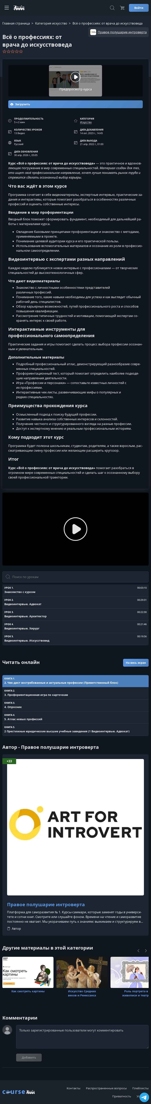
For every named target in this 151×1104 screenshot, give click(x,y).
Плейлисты (140, 1088)
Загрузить (22, 104)
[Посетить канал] (144, 1097)
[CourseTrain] (19, 8)
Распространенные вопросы (106, 1088)
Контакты (73, 1088)
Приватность (121, 1096)
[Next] (146, 950)
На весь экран (136, 663)
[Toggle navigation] (6, 8)
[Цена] (122, 8)
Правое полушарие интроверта (46, 904)
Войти (138, 8)
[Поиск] (112, 8)
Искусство (86, 122)
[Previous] (138, 950)
